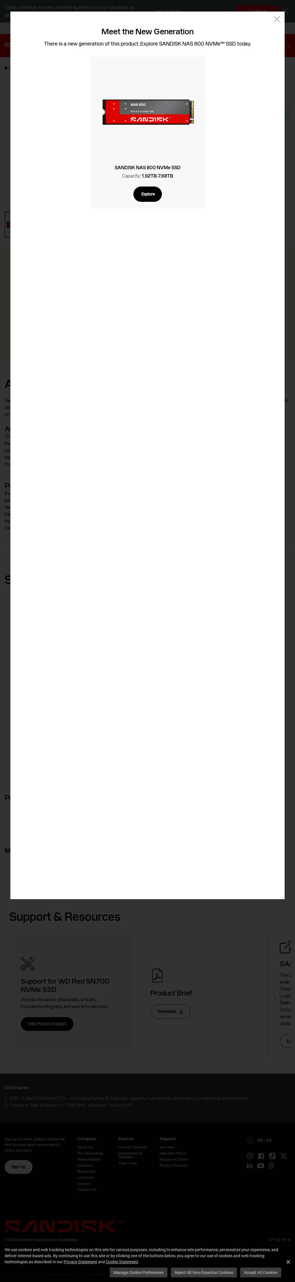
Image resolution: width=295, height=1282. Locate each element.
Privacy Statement (80, 1261)
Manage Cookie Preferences (139, 1272)
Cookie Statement (122, 1261)
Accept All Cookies (260, 1272)
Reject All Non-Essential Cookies (204, 1272)
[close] (277, 20)
